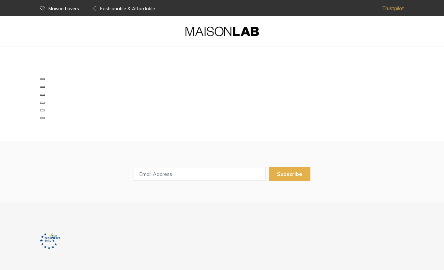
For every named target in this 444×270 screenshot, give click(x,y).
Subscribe (289, 174)
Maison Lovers (63, 8)
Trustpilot (393, 8)
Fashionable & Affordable (127, 8)
